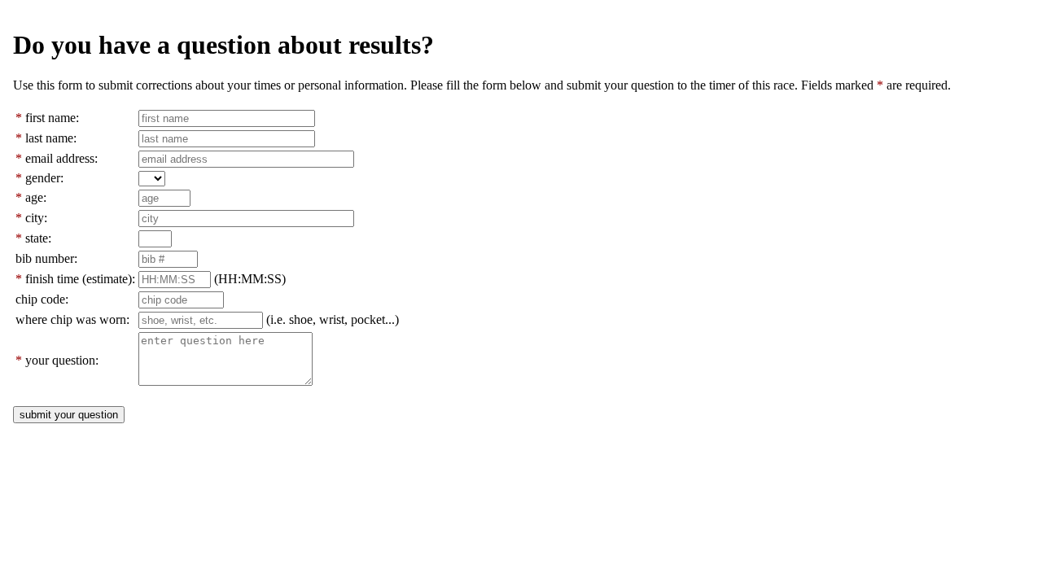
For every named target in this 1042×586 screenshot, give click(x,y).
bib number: (46, 258)
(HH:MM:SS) (250, 279)
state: (38, 238)
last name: (51, 138)
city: (36, 218)
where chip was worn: (72, 319)
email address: (61, 158)
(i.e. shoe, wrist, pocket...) (332, 319)
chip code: (41, 299)
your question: (62, 360)
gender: (44, 178)
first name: (52, 118)
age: (35, 197)
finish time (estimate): (80, 279)
